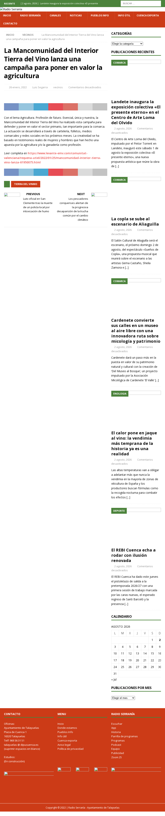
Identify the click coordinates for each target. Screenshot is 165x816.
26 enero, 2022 (18, 87)
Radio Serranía (30, 15)
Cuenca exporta (148, 15)
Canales (55, 15)
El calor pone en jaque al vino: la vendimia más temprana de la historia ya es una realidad (134, 443)
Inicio (7, 15)
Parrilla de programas (124, 736)
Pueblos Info (100, 15)
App (113, 728)
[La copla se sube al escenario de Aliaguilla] (136, 195)
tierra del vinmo (25, 184)
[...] (117, 166)
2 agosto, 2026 (123, 128)
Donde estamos (67, 728)
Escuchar (116, 724)
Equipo (115, 749)
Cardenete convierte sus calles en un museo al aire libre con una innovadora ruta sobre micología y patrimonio (135, 330)
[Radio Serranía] (11, 9)
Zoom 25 (116, 757)
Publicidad (117, 753)
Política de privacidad (71, 749)
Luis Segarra (40, 87)
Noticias (76, 15)
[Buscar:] (141, 3)
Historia (116, 732)
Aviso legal (64, 745)
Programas (118, 740)
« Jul (114, 679)
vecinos (58, 87)
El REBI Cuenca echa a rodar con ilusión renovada (133, 555)
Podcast (116, 745)
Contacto (10, 23)
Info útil (124, 15)
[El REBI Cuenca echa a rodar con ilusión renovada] (136, 526)
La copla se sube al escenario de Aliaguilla (135, 221)
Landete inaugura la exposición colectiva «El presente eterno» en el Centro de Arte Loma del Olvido (136, 112)
